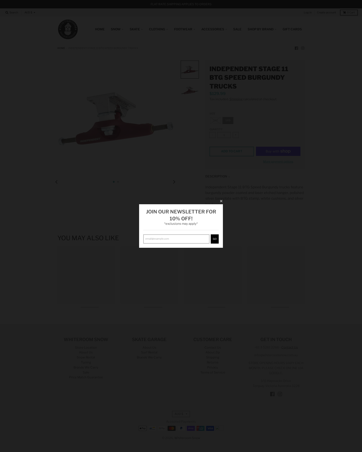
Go (215, 239)
